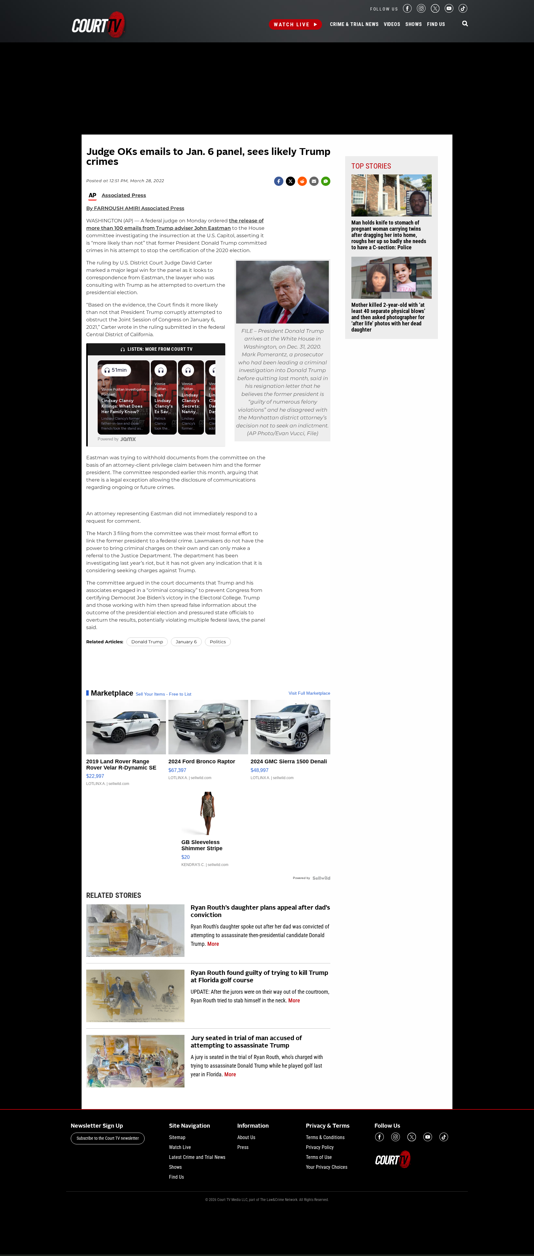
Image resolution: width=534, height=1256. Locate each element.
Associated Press (124, 195)
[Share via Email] (314, 181)
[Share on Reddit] (302, 181)
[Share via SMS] (325, 181)
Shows (413, 24)
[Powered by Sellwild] (321, 878)
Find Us (436, 24)
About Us (246, 1137)
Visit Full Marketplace (309, 693)
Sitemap (177, 1137)
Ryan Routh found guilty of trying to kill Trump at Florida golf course (259, 977)
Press (242, 1147)
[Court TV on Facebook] (407, 11)
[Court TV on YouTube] (449, 11)
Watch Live (292, 24)
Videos (392, 24)
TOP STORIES (371, 166)
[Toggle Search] (465, 24)
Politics (218, 642)
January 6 (186, 642)
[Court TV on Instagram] (421, 11)
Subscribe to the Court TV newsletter (108, 1138)
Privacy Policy (320, 1147)
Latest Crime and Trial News (197, 1157)
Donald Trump (147, 642)
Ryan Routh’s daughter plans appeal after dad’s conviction (260, 912)
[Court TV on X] (435, 11)
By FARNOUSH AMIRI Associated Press (135, 208)
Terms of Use (319, 1157)
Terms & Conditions (325, 1137)
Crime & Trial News (354, 24)
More (213, 944)
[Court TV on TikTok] (463, 11)
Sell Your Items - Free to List (163, 694)
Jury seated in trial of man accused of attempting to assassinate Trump (246, 1042)
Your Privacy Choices (326, 1167)
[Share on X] (290, 181)
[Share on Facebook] (278, 181)
